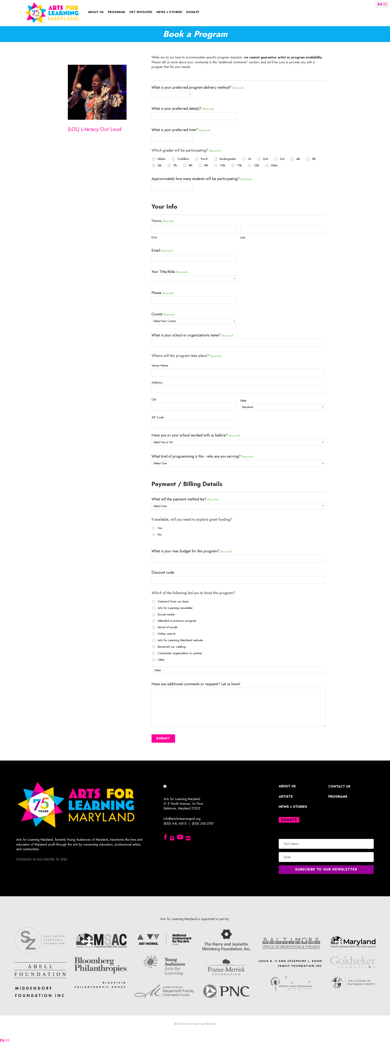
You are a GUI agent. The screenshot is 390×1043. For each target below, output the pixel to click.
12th (256, 165)
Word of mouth (167, 627)
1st (249, 159)
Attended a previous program (177, 621)
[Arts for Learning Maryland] (51, 12)
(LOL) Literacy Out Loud (94, 129)
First (154, 237)
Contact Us (339, 786)
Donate (192, 12)
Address (157, 382)
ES (7, 1040)
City (154, 399)
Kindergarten (228, 159)
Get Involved (140, 12)
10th (222, 165)
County (163, 314)
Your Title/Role (169, 271)
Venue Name (160, 365)
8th (190, 165)
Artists (286, 796)
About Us (96, 12)
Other (274, 165)
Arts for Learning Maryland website (180, 640)
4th (298, 159)
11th (239, 165)
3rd (282, 159)
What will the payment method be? (185, 499)
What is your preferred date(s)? (183, 108)
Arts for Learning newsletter (175, 608)
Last (242, 237)
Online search (167, 634)
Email (162, 250)
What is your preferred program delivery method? (198, 87)
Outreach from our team (173, 601)
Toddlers (183, 159)
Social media (166, 614)
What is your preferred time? (181, 130)
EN (2, 1040)
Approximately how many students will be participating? (202, 178)
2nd (265, 159)
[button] (326, 869)
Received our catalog (172, 647)
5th (314, 159)
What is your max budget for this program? (192, 551)
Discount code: (163, 572)
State (243, 400)
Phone (162, 292)
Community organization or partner (180, 653)
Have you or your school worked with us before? (196, 435)
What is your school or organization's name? (192, 335)
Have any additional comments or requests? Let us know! (196, 684)
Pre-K (204, 159)
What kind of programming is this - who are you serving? (202, 456)
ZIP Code (158, 417)
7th (175, 165)
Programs (116, 12)
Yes (160, 528)
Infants (162, 159)
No (160, 534)
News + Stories (169, 12)
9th (206, 165)
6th (159, 165)
